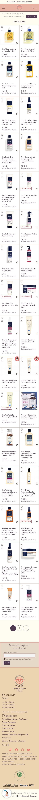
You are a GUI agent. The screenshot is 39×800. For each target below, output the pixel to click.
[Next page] (26, 628)
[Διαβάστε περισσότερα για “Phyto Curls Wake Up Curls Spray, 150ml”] (37, 227)
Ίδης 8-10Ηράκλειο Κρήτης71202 (19, 688)
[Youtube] (28, 749)
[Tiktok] (10, 749)
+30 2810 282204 (8, 707)
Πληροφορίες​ (9, 715)
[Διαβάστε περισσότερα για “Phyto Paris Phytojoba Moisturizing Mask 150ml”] (17, 408)
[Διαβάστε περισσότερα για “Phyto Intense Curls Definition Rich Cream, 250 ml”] (17, 297)
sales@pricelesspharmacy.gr (19, 712)
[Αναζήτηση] (33, 8)
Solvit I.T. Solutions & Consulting (26, 796)
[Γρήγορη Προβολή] (2, 30)
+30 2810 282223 (8, 705)
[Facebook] (16, 749)
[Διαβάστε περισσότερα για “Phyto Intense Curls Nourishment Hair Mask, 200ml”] (37, 297)
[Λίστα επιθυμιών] (2, 27)
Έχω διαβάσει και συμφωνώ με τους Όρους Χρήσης (18, 659)
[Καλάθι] (36, 7)
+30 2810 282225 (8, 702)
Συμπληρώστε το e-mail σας (11, 652)
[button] (17, 43)
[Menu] (3, 7)
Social (5, 745)
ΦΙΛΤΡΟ (32, 16)
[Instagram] (22, 749)
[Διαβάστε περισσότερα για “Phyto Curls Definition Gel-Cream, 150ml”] (37, 189)
